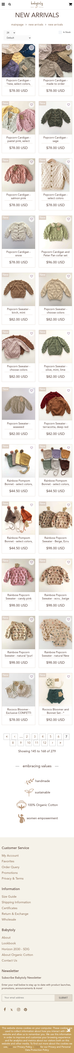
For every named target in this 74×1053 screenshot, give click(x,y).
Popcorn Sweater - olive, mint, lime (55, 368)
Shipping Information (16, 902)
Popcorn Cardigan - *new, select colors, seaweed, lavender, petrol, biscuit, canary (18, 82)
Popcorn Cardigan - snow (18, 254)
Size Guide (9, 896)
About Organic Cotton (17, 955)
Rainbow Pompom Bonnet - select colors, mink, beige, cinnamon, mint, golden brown (19, 540)
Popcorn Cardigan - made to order (55, 82)
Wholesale (9, 919)
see (10, 1047)
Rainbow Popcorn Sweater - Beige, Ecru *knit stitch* (55, 540)
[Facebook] (5, 1009)
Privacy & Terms (13, 878)
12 (44, 742)
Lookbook (9, 943)
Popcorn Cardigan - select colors (55, 197)
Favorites (8, 861)
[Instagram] (18, 1009)
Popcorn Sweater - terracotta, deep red (55, 425)
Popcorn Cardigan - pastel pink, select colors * (18, 139)
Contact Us (9, 960)
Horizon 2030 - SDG (15, 949)
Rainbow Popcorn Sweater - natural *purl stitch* (19, 654)
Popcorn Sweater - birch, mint (18, 311)
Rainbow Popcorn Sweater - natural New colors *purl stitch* (55, 654)
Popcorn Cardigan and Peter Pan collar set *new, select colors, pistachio (55, 254)
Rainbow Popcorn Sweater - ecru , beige (55, 597)
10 (28, 742)
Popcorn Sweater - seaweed (18, 425)
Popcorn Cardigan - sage (55, 139)
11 (36, 742)
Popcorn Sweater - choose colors (55, 311)
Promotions (10, 873)
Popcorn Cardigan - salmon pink (18, 197)
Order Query (10, 867)
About (6, 937)
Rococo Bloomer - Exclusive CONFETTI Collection (18, 711)
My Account (10, 855)
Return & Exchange (15, 914)
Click (37, 1047)
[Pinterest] (25, 1009)
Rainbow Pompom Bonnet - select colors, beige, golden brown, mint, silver (56, 483)
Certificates (9, 908)
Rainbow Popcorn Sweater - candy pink (18, 597)
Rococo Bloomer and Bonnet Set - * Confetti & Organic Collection (55, 711)
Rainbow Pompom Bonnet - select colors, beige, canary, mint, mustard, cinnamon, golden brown (19, 483)
